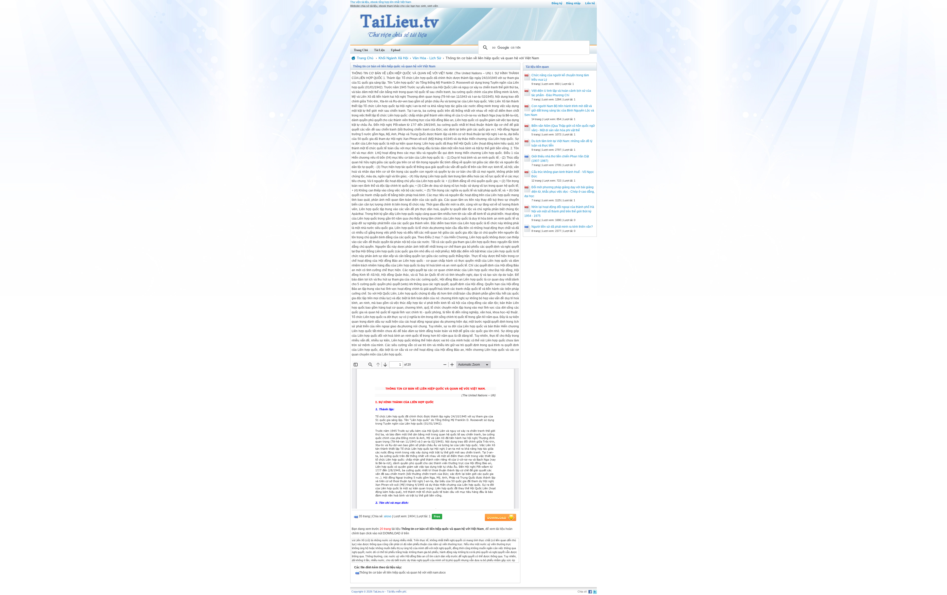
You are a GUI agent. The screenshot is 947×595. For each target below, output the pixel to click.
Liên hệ (590, 3)
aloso (387, 516)
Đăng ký (557, 3)
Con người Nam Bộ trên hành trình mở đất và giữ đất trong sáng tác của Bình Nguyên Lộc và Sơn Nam (559, 110)
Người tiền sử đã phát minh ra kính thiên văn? (562, 226)
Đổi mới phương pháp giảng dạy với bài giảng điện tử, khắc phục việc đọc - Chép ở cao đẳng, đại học (559, 192)
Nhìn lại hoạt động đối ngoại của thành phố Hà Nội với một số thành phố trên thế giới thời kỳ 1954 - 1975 (559, 211)
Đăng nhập (573, 3)
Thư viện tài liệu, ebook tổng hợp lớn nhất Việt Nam (380, 1)
